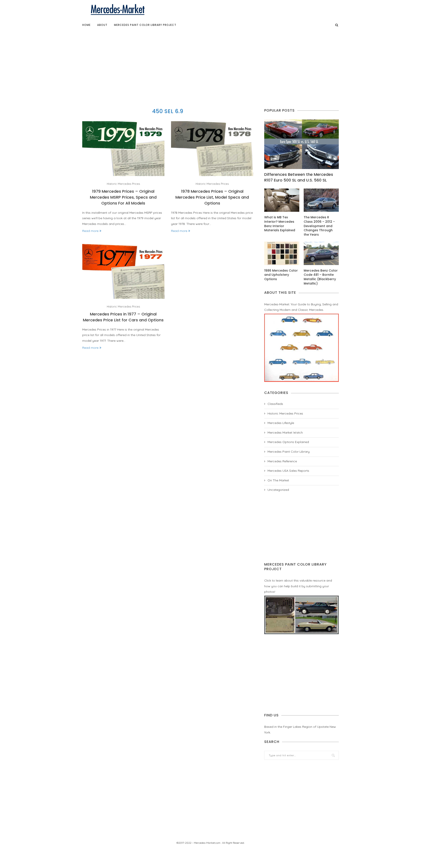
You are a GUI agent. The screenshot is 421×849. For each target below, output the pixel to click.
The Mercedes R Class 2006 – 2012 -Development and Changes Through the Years (319, 226)
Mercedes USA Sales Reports (288, 471)
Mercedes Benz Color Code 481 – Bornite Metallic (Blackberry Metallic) (321, 277)
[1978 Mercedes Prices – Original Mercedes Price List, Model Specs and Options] (212, 148)
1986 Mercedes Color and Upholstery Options (281, 275)
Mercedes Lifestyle (281, 423)
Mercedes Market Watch (285, 432)
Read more (90, 231)
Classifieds (275, 404)
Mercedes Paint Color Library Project (145, 25)
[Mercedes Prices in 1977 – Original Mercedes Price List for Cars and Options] (123, 271)
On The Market (278, 480)
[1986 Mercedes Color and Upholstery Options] (281, 253)
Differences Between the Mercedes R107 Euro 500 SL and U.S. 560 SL (298, 177)
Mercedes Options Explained (288, 442)
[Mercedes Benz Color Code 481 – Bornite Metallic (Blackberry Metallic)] (321, 253)
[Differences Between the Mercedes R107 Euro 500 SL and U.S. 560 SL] (301, 144)
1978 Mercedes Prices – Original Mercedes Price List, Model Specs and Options (212, 197)
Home (86, 25)
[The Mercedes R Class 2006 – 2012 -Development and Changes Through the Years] (321, 200)
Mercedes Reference (282, 461)
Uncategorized (278, 490)
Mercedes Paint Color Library (289, 452)
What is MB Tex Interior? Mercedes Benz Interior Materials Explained (279, 223)
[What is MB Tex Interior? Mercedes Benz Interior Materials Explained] (281, 200)
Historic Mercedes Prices (123, 183)
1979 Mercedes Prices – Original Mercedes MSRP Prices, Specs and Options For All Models (123, 197)
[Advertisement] (210, 64)
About (102, 25)
